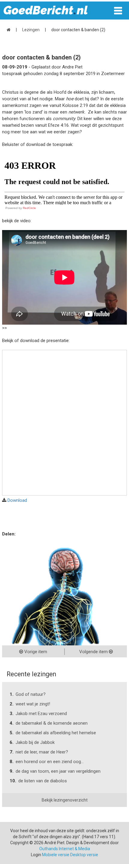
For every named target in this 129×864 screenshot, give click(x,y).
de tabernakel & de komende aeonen (52, 723)
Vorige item (35, 651)
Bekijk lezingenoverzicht (65, 800)
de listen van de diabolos (42, 781)
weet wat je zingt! (33, 704)
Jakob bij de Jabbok (35, 742)
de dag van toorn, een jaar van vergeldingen (58, 771)
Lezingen (31, 29)
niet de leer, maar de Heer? (42, 752)
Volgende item (94, 651)
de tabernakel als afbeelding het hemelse (56, 732)
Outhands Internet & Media (64, 848)
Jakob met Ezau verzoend (41, 713)
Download (17, 500)
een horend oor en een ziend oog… (50, 761)
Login (36, 854)
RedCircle (29, 208)
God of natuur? (31, 694)
